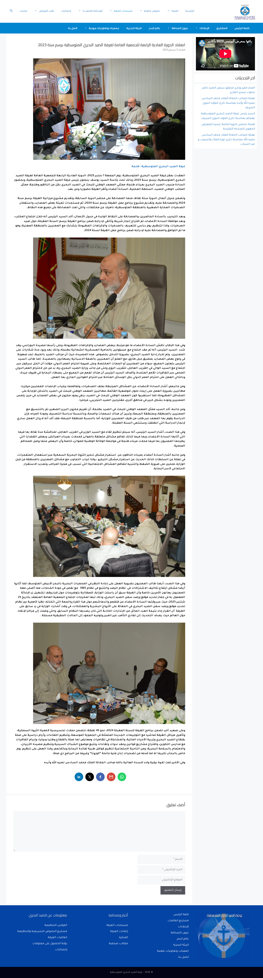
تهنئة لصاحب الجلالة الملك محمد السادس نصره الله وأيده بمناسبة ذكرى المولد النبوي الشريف (228, 103)
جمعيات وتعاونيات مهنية (104, 28)
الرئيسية (190, 11)
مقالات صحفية (118, 943)
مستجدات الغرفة (123, 11)
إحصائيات (66, 11)
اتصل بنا (72, 28)
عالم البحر (154, 28)
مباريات (23, 11)
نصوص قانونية (152, 11)
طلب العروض (46, 11)
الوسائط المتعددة (92, 11)
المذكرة (123, 937)
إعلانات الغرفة (119, 931)
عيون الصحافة (180, 28)
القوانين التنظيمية (55, 925)
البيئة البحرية (134, 28)
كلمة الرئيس (242, 28)
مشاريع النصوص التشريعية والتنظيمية (42, 931)
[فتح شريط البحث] (11, 11)
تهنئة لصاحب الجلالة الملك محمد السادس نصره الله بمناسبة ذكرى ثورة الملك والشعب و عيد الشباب (226, 140)
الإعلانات (204, 28)
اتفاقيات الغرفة (57, 937)
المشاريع (221, 28)
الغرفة (175, 11)
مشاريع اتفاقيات (178, 920)
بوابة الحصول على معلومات (49, 943)
